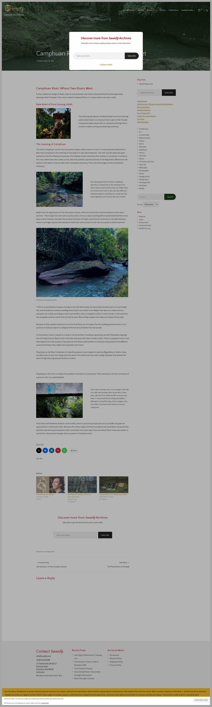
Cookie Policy (45, 703)
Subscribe (132, 56)
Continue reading (106, 64)
